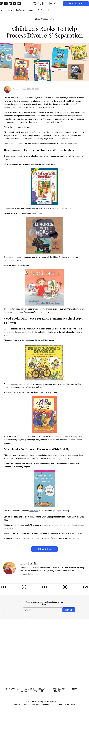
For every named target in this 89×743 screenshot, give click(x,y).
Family (51, 19)
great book (10, 208)
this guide (34, 511)
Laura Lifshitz (21, 89)
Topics (10, 10)
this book (26, 538)
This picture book (11, 257)
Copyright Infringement (35, 689)
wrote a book (53, 525)
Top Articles (20, 10)
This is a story (9, 309)
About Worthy (11, 689)
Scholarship (57, 691)
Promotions (39, 691)
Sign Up (68, 610)
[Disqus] (44, 652)
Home (2, 10)
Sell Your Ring (76, 3)
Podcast (31, 10)
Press (74, 689)
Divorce (44, 19)
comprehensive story (14, 384)
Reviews (23, 691)
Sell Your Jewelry (44, 10)
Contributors (59, 689)
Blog (37, 19)
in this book (24, 436)
